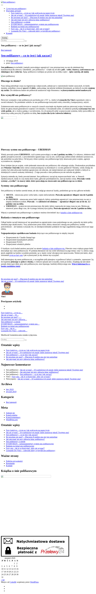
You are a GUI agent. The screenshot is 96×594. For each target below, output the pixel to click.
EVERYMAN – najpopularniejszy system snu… (20, 324)
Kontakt (9, 33)
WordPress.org (12, 420)
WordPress (34, 582)
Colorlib (13, 582)
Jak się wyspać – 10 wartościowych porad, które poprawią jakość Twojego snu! (42, 15)
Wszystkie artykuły (13, 11)
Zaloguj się (10, 413)
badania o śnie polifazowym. (53, 248)
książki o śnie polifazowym (71, 213)
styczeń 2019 (11, 392)
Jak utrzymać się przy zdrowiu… (14, 319)
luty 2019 (10, 389)
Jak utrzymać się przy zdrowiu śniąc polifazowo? (30, 20)
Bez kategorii (6, 50)
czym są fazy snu (16, 255)
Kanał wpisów (12, 415)
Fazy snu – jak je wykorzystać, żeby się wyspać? (30, 29)
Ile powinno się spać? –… (11, 317)
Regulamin (10, 463)
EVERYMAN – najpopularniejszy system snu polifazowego (35, 24)
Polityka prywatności (14, 461)
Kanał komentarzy (13, 417)
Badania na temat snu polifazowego (25, 27)
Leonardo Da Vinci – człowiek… (14, 331)
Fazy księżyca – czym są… (11, 313)
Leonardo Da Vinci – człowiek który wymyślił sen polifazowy (35, 31)
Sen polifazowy (17, 63)
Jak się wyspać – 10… (10, 315)
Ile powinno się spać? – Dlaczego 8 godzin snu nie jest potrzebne (36, 18)
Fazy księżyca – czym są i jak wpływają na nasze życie (32, 13)
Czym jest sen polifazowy (16, 9)
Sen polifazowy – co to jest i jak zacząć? (26, 55)
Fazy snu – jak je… (8, 328)
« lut (2, 580)
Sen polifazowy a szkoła (20, 22)
